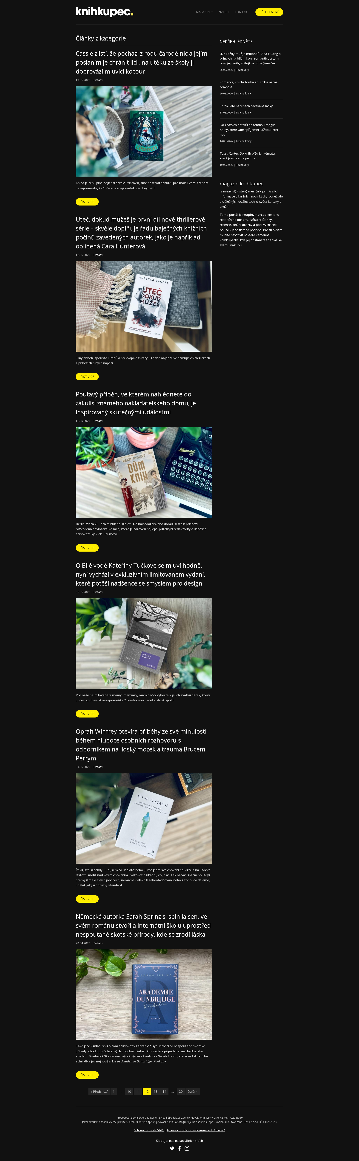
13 (155, 1091)
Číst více (87, 202)
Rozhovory (242, 69)
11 (138, 1091)
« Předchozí (99, 1091)
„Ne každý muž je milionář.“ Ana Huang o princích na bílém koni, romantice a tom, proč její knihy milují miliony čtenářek (250, 58)
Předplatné (269, 12)
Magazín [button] (203, 12)
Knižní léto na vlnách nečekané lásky (246, 106)
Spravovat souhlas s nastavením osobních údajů (196, 1130)
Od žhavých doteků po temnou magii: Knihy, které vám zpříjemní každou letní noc (249, 129)
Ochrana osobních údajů (149, 1130)
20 (181, 1091)
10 (129, 1091)
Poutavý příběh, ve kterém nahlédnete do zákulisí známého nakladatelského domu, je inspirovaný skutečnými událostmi (136, 403)
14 (164, 1091)
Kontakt (242, 12)
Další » (192, 1091)
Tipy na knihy (243, 93)
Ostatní (98, 80)
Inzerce (224, 12)
